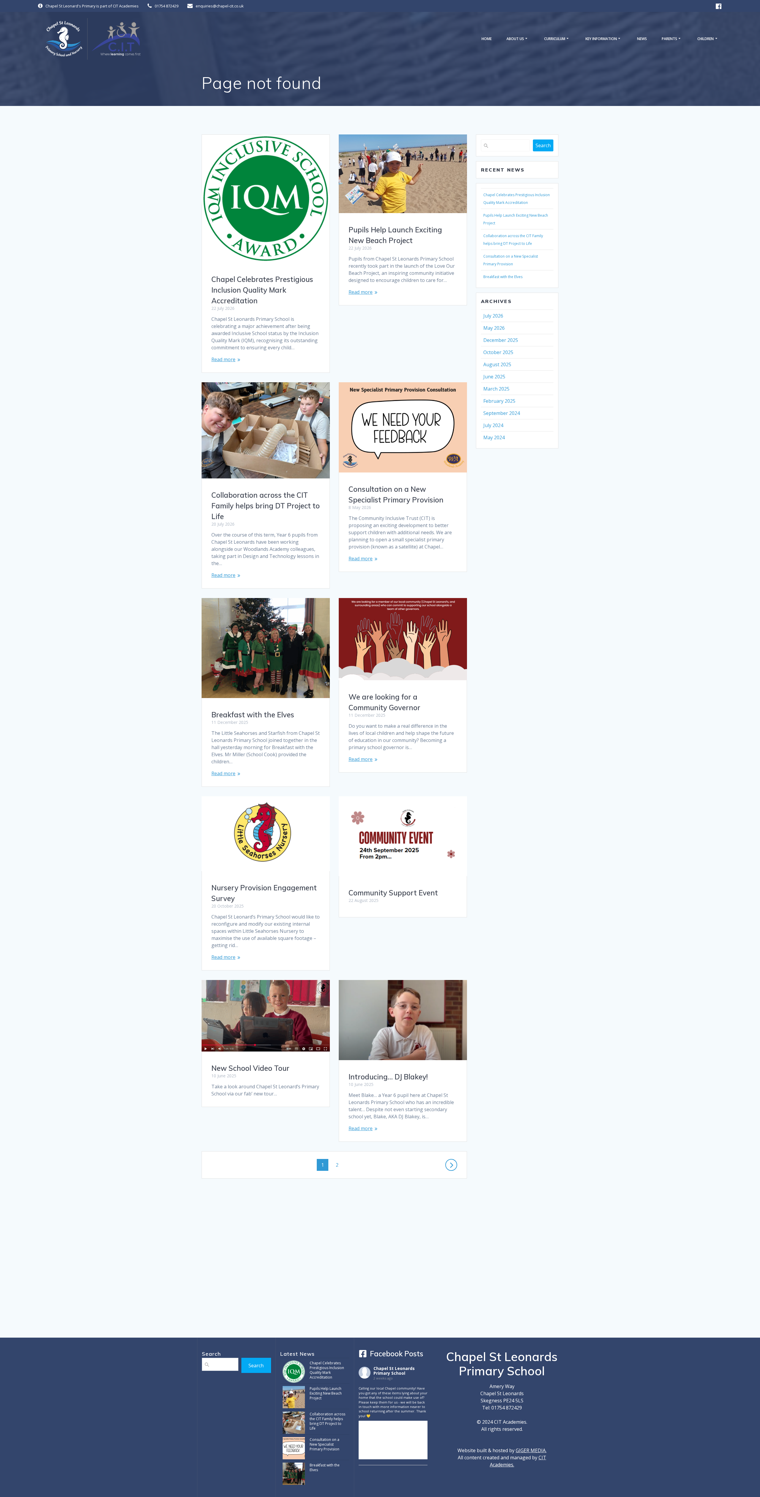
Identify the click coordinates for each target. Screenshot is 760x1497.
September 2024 (501, 413)
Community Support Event (393, 892)
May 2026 (494, 328)
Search (543, 145)
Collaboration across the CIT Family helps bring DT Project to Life (265, 506)
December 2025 (500, 340)
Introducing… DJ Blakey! (388, 1076)
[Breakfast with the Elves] (294, 1474)
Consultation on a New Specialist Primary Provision (324, 1444)
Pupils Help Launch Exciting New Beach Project (326, 1393)
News (642, 38)
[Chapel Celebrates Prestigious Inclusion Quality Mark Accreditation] (294, 1371)
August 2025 (497, 364)
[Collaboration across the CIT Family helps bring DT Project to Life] (294, 1423)
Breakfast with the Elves (252, 714)
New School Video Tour (250, 1068)
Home (487, 38)
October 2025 (498, 352)
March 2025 (496, 389)
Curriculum (554, 38)
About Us (515, 38)
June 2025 (494, 376)
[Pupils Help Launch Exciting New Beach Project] (294, 1397)
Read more (223, 359)
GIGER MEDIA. (531, 1450)
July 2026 (493, 316)
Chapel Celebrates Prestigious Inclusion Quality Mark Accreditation (262, 290)
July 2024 (493, 425)
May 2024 (494, 437)
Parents (669, 38)
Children (705, 38)
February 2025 (499, 401)
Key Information (601, 38)
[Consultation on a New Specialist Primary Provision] (294, 1448)
